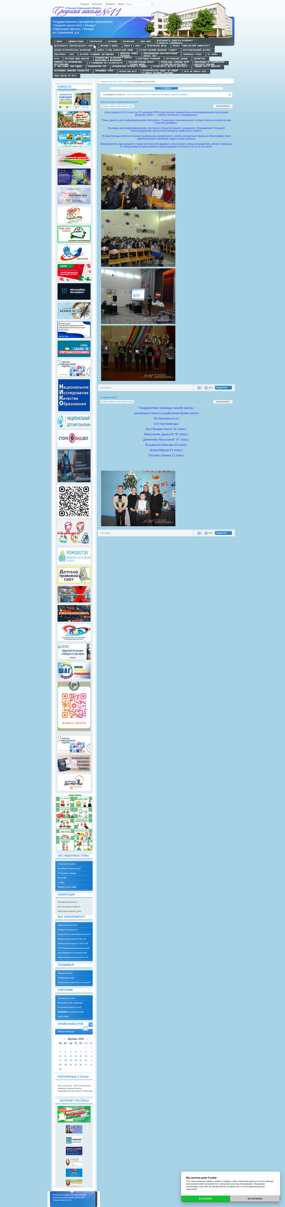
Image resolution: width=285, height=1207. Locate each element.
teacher (112, 106)
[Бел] (121, 4)
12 (71, 1056)
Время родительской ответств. (72, 939)
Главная (84, 4)
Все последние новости (69, 906)
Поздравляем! (108, 397)
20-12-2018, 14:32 (125, 106)
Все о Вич (62, 878)
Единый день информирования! (119, 102)
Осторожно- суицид (67, 873)
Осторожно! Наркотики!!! (69, 868)
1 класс (61, 882)
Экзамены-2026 (65, 973)
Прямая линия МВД (67, 887)
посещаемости (155, 94)
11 (65, 1056)
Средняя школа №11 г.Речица (88, 11)
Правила (110, 4)
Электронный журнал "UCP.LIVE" (73, 943)
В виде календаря (91, 1024)
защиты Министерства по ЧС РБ (73, 957)
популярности (140, 94)
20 (76, 1060)
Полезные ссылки (66, 998)
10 (60, 1056)
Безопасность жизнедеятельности (74, 934)
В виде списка (85, 1028)
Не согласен (255, 1199)
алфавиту (183, 94)
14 (80, 1056)
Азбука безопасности (68, 930)
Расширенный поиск (67, 902)
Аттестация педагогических (71, 1012)
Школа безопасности (68, 925)
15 (86, 1056)
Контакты (97, 4)
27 (76, 1064)
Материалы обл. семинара (70, 1003)
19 (71, 1060)
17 (60, 1060)
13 (76, 1056)
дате (129, 94)
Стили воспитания (66, 864)
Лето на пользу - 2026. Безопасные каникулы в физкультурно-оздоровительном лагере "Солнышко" (75, 1088)
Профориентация (66, 978)
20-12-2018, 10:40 (125, 402)
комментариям (170, 94)
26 (71, 1064)
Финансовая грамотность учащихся (74, 982)
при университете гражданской (72, 953)
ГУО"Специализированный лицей (74, 948)
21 (80, 1060)
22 (86, 1060)
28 (80, 1064)
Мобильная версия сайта (69, 911)
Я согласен (205, 1199)
